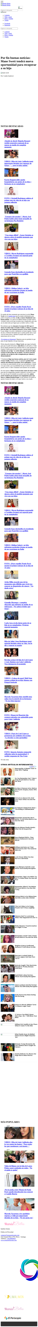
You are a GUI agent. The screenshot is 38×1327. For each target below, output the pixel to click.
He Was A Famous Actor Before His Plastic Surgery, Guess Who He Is (26, 789)
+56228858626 (11, 1238)
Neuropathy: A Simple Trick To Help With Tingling (25, 769)
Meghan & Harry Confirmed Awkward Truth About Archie (25, 946)
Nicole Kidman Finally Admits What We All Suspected (25, 828)
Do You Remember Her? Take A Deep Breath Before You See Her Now (25, 779)
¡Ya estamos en (5, 339)
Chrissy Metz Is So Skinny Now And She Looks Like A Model (26, 897)
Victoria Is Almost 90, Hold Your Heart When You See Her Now (25, 799)
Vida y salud (8, 17)
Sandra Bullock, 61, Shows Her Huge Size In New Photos (25, 1054)
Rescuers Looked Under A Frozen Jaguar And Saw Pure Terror (25, 957)
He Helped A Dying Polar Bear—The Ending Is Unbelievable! (26, 808)
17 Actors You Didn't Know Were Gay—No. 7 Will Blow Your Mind (26, 1016)
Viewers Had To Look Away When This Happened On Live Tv (26, 916)
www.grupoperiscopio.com (9, 1240)
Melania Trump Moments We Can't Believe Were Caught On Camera (25, 1045)
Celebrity (7, 15)
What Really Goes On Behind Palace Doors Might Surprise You (25, 1035)
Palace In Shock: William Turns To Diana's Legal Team (25, 1005)
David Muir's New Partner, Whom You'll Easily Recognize (25, 975)
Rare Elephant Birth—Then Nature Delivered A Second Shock (24, 839)
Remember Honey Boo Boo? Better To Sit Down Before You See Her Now (26, 819)
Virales (6, 20)
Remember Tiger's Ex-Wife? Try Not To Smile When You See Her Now (26, 878)
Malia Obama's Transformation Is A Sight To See (26, 926)
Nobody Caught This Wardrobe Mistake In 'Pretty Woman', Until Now (26, 966)
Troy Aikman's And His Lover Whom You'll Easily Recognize (25, 867)
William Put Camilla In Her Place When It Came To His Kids (26, 1025)
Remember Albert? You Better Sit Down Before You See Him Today (25, 888)
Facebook (7, 23)
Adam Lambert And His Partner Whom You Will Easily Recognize (26, 985)
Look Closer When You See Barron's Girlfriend (24, 857)
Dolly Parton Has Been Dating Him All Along (25, 995)
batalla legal (11, 316)
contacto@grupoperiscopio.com (10, 1235)
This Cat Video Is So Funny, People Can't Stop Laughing (24, 907)
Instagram (7, 25)
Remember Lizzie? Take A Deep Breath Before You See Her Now (26, 936)
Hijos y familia (8, 18)
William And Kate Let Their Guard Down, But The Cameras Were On (25, 848)
